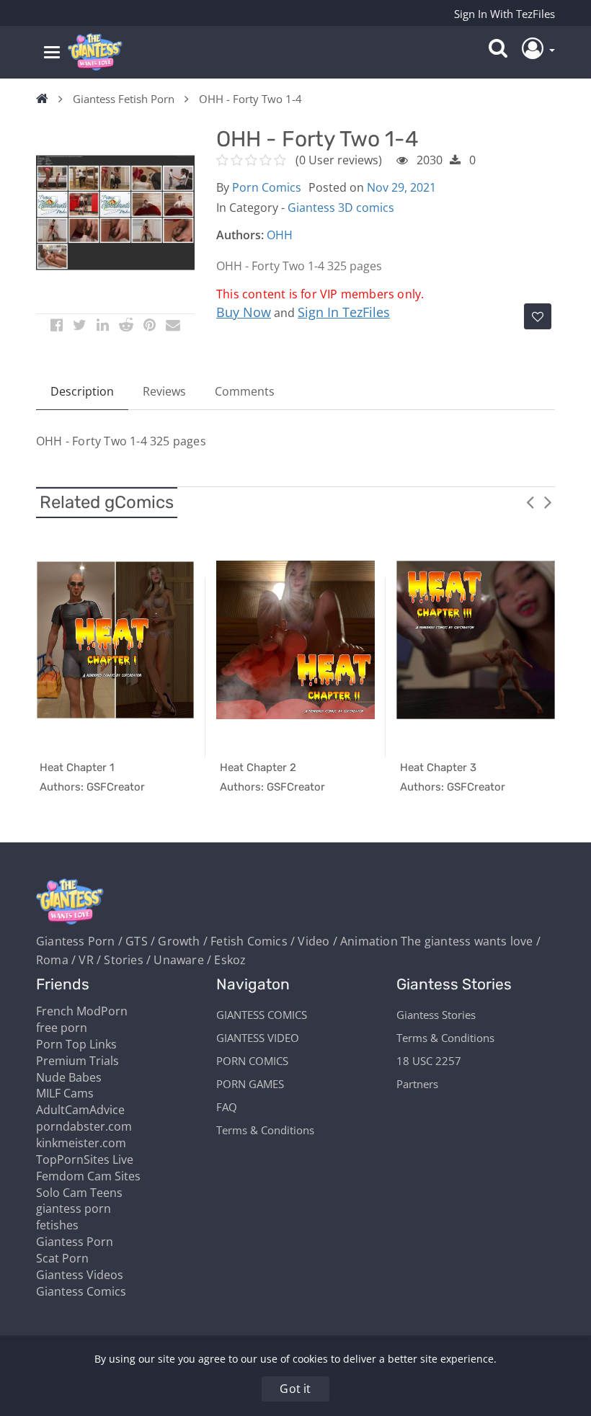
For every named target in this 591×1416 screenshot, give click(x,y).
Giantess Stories (436, 1014)
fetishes (57, 1225)
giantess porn (73, 1208)
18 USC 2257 (428, 1061)
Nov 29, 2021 (401, 187)
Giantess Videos (79, 1275)
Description (82, 391)
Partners (417, 1084)
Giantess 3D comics (341, 207)
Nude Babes (69, 1077)
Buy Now (243, 312)
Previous (530, 501)
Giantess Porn (74, 1242)
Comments (245, 391)
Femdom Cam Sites (88, 1176)
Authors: (240, 235)
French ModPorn (82, 1011)
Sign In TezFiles (344, 312)
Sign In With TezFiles (504, 13)
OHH (280, 235)
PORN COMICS (252, 1061)
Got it (295, 1389)
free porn (61, 1028)
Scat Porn (62, 1258)
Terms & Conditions (265, 1130)
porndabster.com (84, 1126)
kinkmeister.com (81, 1143)
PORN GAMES (250, 1084)
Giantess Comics (81, 1291)
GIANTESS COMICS (261, 1014)
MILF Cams (65, 1093)
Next (548, 501)
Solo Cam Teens (79, 1193)
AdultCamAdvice (80, 1110)
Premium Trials (77, 1061)
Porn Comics (266, 187)
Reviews (164, 391)
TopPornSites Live (84, 1159)
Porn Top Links (76, 1044)
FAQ (226, 1107)
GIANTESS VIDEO (257, 1037)
